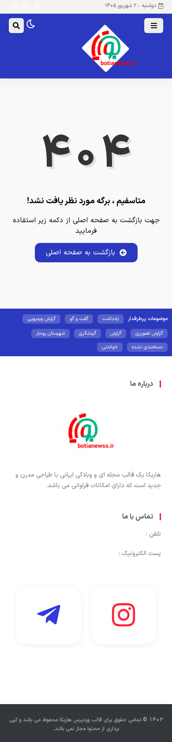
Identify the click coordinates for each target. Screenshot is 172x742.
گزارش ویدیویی (41, 319)
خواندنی (110, 347)
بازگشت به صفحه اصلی (80, 252)
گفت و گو (79, 319)
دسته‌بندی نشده (147, 347)
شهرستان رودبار (50, 333)
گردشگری (87, 333)
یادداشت (110, 319)
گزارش (115, 333)
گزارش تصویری (149, 333)
